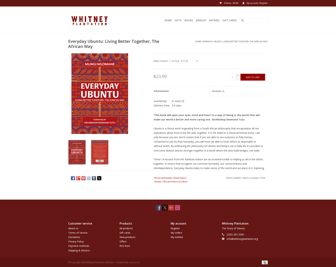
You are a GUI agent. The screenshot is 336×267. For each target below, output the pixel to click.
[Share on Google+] (78, 178)
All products (126, 228)
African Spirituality (163, 177)
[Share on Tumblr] (94, 178)
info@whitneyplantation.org (242, 238)
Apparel (214, 20)
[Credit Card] (264, 262)
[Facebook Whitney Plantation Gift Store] (158, 207)
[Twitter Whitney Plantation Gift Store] (165, 207)
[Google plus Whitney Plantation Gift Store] (171, 207)
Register (175, 228)
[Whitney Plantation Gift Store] (97, 20)
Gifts (178, 20)
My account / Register (257, 3)
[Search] (242, 20)
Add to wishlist (233, 177)
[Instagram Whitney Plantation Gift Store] (177, 207)
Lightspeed (134, 262)
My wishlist (177, 237)
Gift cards (230, 20)
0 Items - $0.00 (231, 3)
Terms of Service (78, 232)
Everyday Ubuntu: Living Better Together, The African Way (235, 41)
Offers (123, 241)
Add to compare (250, 177)
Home (168, 20)
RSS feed (125, 246)
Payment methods (78, 246)
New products (127, 237)
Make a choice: (162, 61)
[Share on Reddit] (89, 178)
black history (180, 177)
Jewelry (201, 20)
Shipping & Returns (79, 250)
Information (161, 91)
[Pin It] (83, 178)
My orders (176, 232)
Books (188, 20)
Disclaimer (74, 237)
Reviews (218, 91)
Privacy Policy (76, 241)
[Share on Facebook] (73, 178)
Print (263, 177)
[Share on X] (99, 178)
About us (73, 228)
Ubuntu (157, 181)
